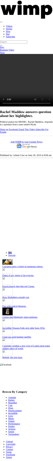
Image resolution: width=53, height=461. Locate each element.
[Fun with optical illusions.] (7, 303)
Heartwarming (15, 410)
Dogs (10, 408)
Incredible (13, 413)
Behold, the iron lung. (12, 357)
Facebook (10, 454)
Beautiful (12, 402)
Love (10, 416)
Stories (9, 29)
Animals (12, 397)
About (9, 457)
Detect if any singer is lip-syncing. (18, 275)
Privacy (9, 447)
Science (11, 429)
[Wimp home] (26, 18)
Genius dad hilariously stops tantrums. (20, 317)
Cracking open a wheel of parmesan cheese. (22, 266)
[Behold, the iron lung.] (7, 355)
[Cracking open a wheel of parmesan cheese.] (7, 264)
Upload (9, 441)
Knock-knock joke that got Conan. (18, 286)
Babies (11, 400)
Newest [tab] (11, 255)
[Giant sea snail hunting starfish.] (7, 334)
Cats (10, 405)
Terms (9, 452)
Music (11, 418)
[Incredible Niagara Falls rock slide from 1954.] (7, 325)
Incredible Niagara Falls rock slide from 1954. (23, 328)
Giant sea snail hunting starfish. (16, 337)
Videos (9, 26)
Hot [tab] (10, 252)
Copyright (10, 444)
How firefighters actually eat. (15, 297)
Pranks (11, 426)
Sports (11, 431)
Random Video (7, 50)
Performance (14, 423)
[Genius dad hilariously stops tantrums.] (7, 314)
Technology (13, 434)
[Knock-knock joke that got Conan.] (7, 283)
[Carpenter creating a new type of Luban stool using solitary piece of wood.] (7, 343)
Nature (11, 421)
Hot (7, 34)
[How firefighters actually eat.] (7, 294)
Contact (9, 449)
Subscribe (10, 36)
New (8, 31)
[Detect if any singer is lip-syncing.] (7, 273)
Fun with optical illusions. (14, 306)
